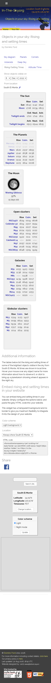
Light (18, 523)
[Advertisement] (25, 564)
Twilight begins (17, 124)
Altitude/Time (34, 67)
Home (5, 30)
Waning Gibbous (13, 192)
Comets (35, 57)
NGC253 (11, 279)
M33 (13, 272)
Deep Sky (22, 62)
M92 (8, 327)
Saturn (11, 156)
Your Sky (15, 30)
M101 (12, 282)
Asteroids (8, 62)
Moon (22, 108)
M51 (13, 289)
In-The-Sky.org (13, 10)
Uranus (10, 160)
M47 (16, 243)
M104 (12, 292)
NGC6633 (13, 250)
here (21, 659)
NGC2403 (10, 295)
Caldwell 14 (12, 240)
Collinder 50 (12, 224)
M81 (13, 276)
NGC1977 (13, 220)
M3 (8, 320)
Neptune (10, 163)
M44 (16, 230)
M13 (8, 317)
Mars (12, 150)
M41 (16, 246)
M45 (16, 227)
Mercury (10, 143)
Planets (23, 57)
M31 (13, 269)
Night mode (21, 527)
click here (44, 656)
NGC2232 (13, 237)
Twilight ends (18, 116)
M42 (16, 233)
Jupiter (10, 153)
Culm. (35, 101)
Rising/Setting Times (14, 67)
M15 (8, 324)
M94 (13, 285)
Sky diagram (9, 57)
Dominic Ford (10, 653)
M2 (8, 330)
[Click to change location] (20, 87)
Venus (11, 147)
